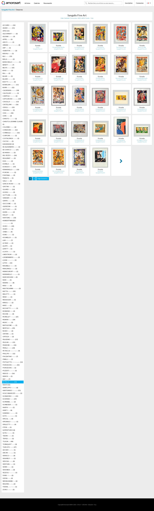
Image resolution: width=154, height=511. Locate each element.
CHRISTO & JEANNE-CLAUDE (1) (13, 123)
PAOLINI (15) (9, 342)
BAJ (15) (7, 56)
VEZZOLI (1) (10, 472)
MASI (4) (7, 285)
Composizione (121, 140)
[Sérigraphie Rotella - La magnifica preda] (79, 34)
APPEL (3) (7, 39)
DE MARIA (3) (9, 152)
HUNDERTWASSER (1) (9, 222)
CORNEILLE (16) (11, 133)
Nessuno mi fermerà (121, 78)
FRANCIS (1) (8, 178)
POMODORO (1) (9, 368)
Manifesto (100, 171)
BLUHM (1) (9, 79)
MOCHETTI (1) (10, 308)
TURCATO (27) (9, 447)
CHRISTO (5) (10, 119)
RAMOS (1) (7, 376)
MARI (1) (7, 280)
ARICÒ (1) (8, 42)
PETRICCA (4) (11, 351)
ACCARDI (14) (9, 25)
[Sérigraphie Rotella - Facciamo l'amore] (121, 34)
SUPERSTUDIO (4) (9, 430)
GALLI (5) (7, 181)
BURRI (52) (8, 87)
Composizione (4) (37, 140)
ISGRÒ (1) (8, 229)
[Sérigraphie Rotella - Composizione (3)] (58, 127)
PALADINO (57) (10, 339)
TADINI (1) (8, 436)
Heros (37, 47)
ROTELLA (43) (10, 382)
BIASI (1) (8, 70)
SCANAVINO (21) (10, 396)
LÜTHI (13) (7, 263)
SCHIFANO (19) (10, 399)
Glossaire (90, 504)
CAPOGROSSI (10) (12, 99)
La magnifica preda (79, 47)
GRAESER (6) (9, 198)
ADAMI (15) (9, 28)
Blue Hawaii (79, 171)
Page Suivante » (42, 178)
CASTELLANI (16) (10, 104)
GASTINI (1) (9, 186)
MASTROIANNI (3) (12, 288)
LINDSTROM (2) (10, 254)
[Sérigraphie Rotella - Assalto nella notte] (58, 65)
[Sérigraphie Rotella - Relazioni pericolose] (37, 158)
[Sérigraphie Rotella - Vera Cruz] (58, 96)
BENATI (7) (8, 65)
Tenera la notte (142, 47)
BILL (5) (6, 73)
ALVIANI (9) (9, 36)
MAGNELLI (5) (9, 266)
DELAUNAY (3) (9, 158)
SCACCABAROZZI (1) (12, 393)
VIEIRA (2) (8, 478)
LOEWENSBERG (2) (11, 257)
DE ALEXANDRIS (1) (11, 147)
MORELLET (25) (10, 317)
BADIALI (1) (8, 53)
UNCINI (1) (9, 453)
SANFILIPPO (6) (10, 387)
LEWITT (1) (7, 249)
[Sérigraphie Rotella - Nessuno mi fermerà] (121, 65)
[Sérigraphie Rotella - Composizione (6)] (121, 96)
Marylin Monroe (79, 109)
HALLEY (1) (8, 215)
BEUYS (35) (8, 68)
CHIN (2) (7, 116)
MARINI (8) (8, 283)
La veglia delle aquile (142, 78)
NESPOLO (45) (9, 328)
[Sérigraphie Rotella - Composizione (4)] (37, 127)
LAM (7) (8, 240)
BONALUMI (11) (11, 85)
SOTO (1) (10, 416)
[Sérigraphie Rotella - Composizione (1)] (100, 127)
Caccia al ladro (79, 78)
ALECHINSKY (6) (10, 34)
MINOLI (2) (8, 302)
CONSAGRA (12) (10, 130)
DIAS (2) (8, 161)
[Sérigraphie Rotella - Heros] (38, 34)
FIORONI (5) (9, 172)
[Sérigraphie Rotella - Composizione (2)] (79, 127)
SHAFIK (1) (9, 407)
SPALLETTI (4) (9, 424)
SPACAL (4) (8, 419)
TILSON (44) (8, 441)
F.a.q (95, 504)
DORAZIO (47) (9, 167)
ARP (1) (7, 48)
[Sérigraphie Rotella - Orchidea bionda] (100, 65)
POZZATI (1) (10, 370)
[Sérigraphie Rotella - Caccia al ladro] (79, 65)
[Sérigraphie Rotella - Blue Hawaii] (79, 158)
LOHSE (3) (9, 260)
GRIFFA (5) (8, 201)
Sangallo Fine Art (8, 10)
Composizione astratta (58, 47)
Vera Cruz (58, 109)
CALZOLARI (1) (11, 93)
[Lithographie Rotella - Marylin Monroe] (79, 96)
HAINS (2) (9, 212)
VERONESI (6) (9, 470)
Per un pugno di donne (58, 171)
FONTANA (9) (9, 175)
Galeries (37, 3)
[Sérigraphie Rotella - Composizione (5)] (142, 96)
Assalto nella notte (58, 78)
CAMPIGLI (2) (10, 96)
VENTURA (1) (9, 464)
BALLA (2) (9, 59)
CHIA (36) (8, 113)
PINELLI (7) (8, 359)
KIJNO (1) (8, 234)
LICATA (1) (9, 251)
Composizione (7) (100, 109)
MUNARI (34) (9, 319)
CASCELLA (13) (11, 102)
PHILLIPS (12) (9, 353)
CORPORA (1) (10, 135)
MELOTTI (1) (9, 294)
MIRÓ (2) (7, 305)
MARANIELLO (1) (11, 274)
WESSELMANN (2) (10, 481)
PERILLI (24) (9, 348)
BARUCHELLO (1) (12, 62)
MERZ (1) (7, 297)
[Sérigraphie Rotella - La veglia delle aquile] (142, 65)
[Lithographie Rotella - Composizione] (121, 127)
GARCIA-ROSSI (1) (11, 184)
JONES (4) (7, 232)
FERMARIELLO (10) (11, 169)
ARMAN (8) (11, 45)
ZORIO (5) (8, 489)
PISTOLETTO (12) (13, 362)
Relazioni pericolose (37, 171)
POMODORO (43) (11, 365)
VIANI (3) (8, 475)
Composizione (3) (58, 140)
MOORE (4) (8, 314)
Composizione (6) (121, 109)
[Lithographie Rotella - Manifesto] (100, 158)
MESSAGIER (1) (9, 300)
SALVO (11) (6, 385)
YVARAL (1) (10, 487)
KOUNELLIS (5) (10, 237)
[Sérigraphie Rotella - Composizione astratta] (58, 34)
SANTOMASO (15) (12, 390)
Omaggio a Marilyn (142, 140)
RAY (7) (6, 379)
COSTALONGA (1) (11, 138)
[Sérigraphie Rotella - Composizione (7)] (100, 96)
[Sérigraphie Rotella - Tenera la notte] (142, 34)
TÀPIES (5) (8, 438)
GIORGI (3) (9, 192)
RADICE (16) (9, 373)
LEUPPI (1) (7, 246)
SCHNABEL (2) (9, 402)
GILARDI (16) (9, 189)
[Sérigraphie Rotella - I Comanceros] (100, 34)
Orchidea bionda (100, 78)
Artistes (27, 3)
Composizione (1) (100, 140)
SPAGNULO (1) (10, 421)
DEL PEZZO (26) (10, 155)
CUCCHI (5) (8, 141)
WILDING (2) (9, 484)
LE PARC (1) (8, 243)
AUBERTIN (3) (10, 51)
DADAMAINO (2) (8, 144)
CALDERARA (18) (11, 90)
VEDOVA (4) (9, 461)
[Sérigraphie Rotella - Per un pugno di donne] (58, 158)
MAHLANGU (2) (10, 268)
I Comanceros (100, 47)
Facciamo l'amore (121, 47)
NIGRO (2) (8, 331)
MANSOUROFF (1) (10, 271)
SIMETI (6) (7, 410)
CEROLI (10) (8, 107)
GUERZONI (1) (10, 206)
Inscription (129, 3)
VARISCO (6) (9, 455)
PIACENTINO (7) (10, 356)
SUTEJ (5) (8, 433)
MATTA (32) (9, 291)
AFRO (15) (6, 31)
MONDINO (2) (9, 311)
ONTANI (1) (8, 334)
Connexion (140, 3)
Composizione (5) (142, 109)
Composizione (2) (79, 140)
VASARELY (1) (9, 458)
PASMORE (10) (9, 345)
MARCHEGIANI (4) (10, 277)
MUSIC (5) (8, 322)
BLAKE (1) (8, 76)
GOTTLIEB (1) (9, 195)
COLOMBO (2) (9, 127)
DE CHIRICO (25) (11, 150)
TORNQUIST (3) (10, 444)
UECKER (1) (9, 450)
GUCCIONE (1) (9, 203)
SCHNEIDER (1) (10, 404)
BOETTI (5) (9, 82)
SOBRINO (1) (10, 413)
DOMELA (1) (8, 164)
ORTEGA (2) (8, 336)
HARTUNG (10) (9, 218)
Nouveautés (47, 3)
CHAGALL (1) (9, 110)
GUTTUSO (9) (9, 209)
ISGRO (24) (8, 226)
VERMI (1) (8, 467)
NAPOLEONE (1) (10, 325)
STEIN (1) (7, 427)
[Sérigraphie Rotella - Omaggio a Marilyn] (142, 127)
